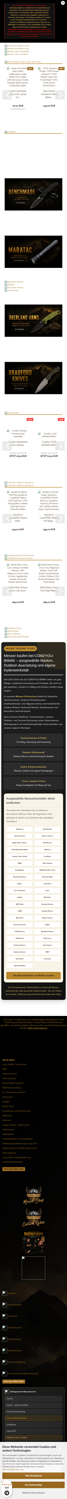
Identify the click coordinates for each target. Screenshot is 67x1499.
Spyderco (19, 829)
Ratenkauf (7, 1115)
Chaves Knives (47, 836)
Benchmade (47, 829)
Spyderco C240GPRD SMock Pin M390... (49, 517)
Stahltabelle (8, 1134)
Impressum (7, 1097)
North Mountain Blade (20, 849)
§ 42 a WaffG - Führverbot (14, 1064)
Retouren (6, 1120)
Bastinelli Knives (19, 877)
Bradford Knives (47, 931)
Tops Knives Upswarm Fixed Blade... (49, 94)
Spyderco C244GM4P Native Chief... (18, 517)
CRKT (47, 952)
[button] (7, 95)
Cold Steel (47, 884)
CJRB (20, 911)
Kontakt (6, 1101)
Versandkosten (14, 1305)
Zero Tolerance (19, 890)
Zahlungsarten (9, 1153)
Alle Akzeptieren (33, 1475)
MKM (20, 863)
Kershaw (47, 959)
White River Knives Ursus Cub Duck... (17, 589)
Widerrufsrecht (14, 1328)
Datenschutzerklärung (12, 1469)
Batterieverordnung (11, 1088)
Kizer (47, 890)
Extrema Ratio (47, 877)
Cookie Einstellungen (12, 1162)
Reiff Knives (47, 843)
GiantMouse (19, 870)
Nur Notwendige (33, 1485)
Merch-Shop (8, 1106)
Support (11, 1293)
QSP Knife (20, 904)
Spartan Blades (20, 965)
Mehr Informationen (37, 1028)
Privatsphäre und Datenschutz (16, 1111)
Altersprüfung (9, 1078)
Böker (19, 884)
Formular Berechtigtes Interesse (22, 1374)
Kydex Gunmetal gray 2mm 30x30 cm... (17, 94)
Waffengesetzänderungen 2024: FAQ (19, 1143)
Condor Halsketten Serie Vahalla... (17, 443)
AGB (4, 1069)
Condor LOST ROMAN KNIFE (49, 443)
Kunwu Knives (19, 836)
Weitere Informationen (33, 1493)
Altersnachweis (9, 1074)
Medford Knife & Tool (47, 870)
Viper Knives (47, 863)
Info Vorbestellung (16, 1362)
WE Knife (47, 897)
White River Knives (19, 843)
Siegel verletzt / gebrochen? (16, 1125)
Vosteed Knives (20, 945)
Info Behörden (14, 1351)
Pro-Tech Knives (19, 924)
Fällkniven (20, 938)
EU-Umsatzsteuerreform (14, 1092)
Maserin (47, 849)
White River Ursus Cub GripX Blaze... (49, 589)
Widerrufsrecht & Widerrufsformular (19, 1148)
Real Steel (20, 959)
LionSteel (47, 856)
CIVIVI (19, 897)
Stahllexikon (8, 1129)
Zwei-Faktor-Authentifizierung (16, 1157)
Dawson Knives (20, 952)
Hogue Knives (47, 918)
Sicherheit (12, 1316)
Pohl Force (47, 938)
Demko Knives (47, 911)
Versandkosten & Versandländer (17, 1139)
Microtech (19, 918)
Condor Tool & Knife (19, 856)
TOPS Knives (20, 931)
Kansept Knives (47, 904)
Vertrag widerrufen (14, 1169)
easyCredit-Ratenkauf (16, 1418)
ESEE (47, 924)
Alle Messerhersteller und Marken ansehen (33, 975)
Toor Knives (47, 945)
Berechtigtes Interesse (13, 1083)
